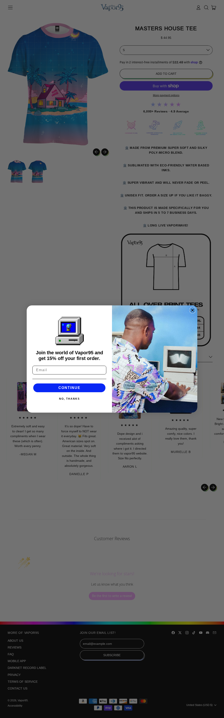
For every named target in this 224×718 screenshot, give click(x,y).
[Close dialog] (192, 310)
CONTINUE (69, 388)
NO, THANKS (69, 398)
